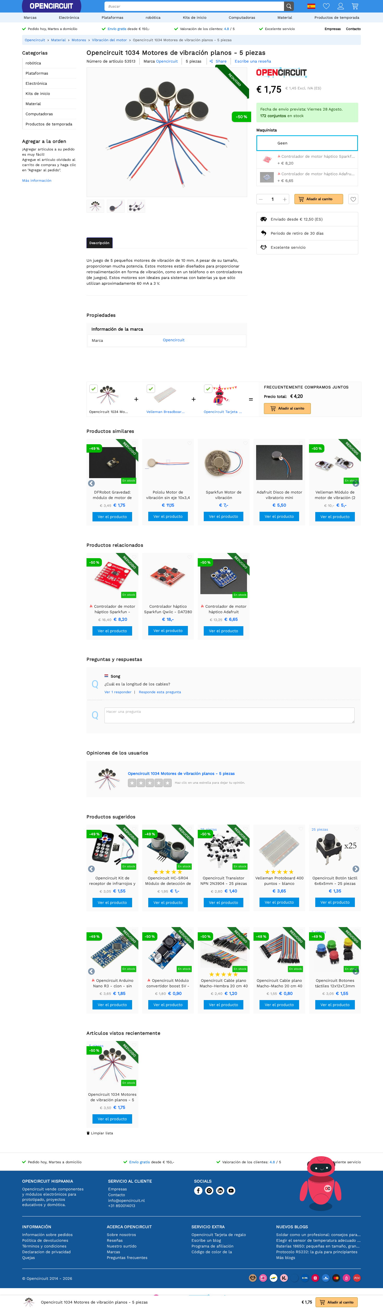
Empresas (333, 29)
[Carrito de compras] (351, 6)
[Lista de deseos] (322, 6)
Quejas (28, 1257)
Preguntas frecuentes (127, 1257)
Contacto (353, 29)
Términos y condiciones (44, 1246)
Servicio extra (208, 1226)
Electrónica (69, 17)
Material (284, 17)
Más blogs (285, 1257)
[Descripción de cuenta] (337, 6)
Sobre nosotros (121, 1234)
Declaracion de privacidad (46, 1252)
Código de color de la (211, 1252)
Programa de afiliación (212, 1246)
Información (36, 1226)
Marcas (30, 17)
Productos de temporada (336, 17)
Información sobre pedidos (47, 1234)
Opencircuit (173, 340)
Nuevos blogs (292, 1226)
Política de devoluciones (45, 1240)
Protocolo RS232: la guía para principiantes (316, 1252)
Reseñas (115, 1240)
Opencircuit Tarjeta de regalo (224, 412)
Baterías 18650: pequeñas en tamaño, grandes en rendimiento (318, 1246)
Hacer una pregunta (123, 711)
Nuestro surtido (122, 1246)
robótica (153, 17)
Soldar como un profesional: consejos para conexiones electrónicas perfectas (318, 1234)
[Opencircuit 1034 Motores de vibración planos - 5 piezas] (95, 206)
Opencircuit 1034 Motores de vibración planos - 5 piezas (181, 773)
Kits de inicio (194, 17)
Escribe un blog (206, 1240)
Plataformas (112, 17)
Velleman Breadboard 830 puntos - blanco (166, 412)
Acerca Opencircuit (129, 1226)
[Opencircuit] (51, 6)
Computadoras (242, 17)
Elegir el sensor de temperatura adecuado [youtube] (318, 1240)
